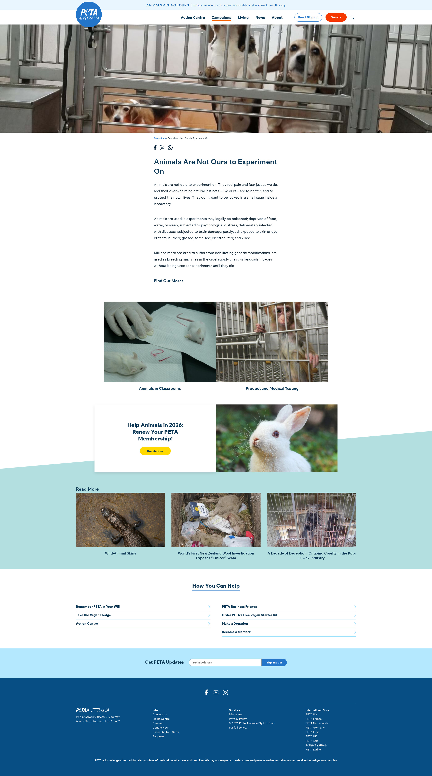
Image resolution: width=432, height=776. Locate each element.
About (277, 17)
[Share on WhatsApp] (170, 148)
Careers (158, 723)
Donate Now (155, 451)
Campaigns (221, 17)
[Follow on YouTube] (216, 692)
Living (243, 17)
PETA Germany (315, 727)
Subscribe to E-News (166, 732)
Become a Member (236, 632)
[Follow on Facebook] (206, 692)
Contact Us (160, 714)
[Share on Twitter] (162, 148)
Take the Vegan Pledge (93, 615)
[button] (352, 17)
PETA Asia (312, 740)
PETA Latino (313, 749)
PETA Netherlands (317, 723)
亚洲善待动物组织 (316, 745)
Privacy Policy (238, 718)
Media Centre (161, 718)
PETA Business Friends (239, 607)
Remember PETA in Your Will (98, 607)
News (260, 17)
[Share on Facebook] (155, 148)
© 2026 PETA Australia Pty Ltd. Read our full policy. (252, 725)
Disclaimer (235, 714)
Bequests (158, 736)
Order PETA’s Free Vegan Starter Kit (249, 615)
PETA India (312, 732)
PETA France (314, 718)
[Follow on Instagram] (225, 692)
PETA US (311, 714)
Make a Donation (235, 623)
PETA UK (311, 736)
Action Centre (193, 17)
